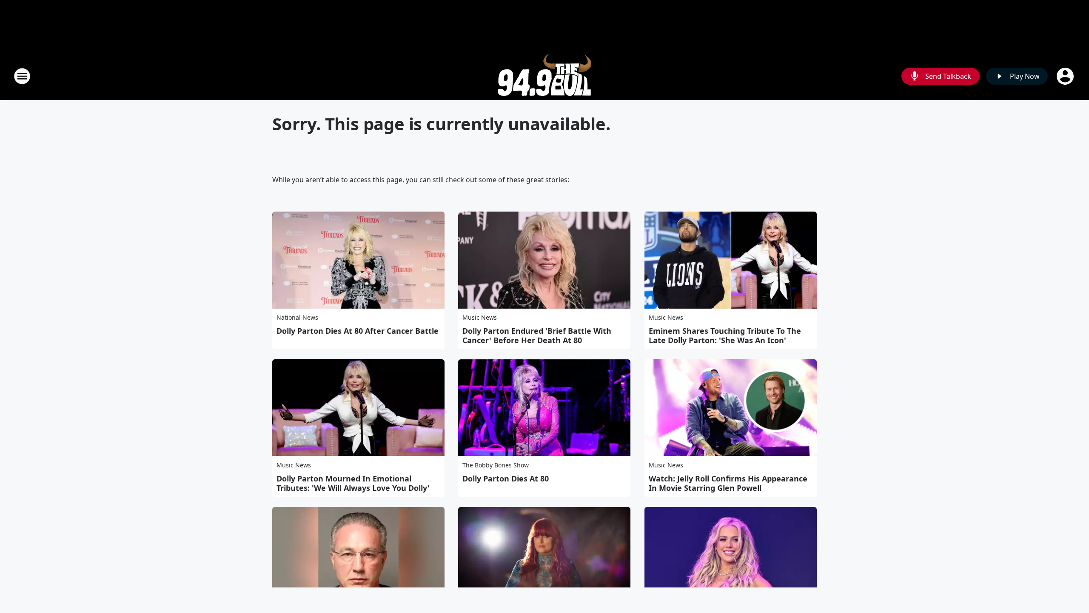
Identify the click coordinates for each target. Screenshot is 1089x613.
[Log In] (1066, 76)
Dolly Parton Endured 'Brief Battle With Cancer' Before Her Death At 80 (536, 335)
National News (297, 317)
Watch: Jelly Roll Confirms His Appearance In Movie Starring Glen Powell (728, 483)
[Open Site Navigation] (22, 76)
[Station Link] (544, 76)
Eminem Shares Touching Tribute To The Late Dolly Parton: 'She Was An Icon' (725, 335)
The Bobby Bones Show (495, 465)
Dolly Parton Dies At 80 (505, 478)
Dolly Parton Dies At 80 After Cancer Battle (358, 330)
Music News (479, 317)
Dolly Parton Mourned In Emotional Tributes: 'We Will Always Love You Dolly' (353, 483)
